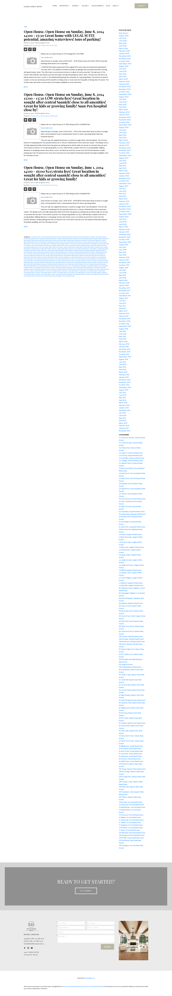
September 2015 (125, 357)
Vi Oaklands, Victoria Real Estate (131, 825)
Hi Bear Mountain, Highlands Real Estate (53, 245)
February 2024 (124, 112)
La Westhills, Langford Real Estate (49, 250)
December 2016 (124, 319)
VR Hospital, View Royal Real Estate (93, 274)
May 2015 (122, 367)
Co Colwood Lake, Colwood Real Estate (61, 237)
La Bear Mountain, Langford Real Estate (91, 245)
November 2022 (125, 150)
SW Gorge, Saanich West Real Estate (74, 267)
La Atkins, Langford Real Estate (72, 245)
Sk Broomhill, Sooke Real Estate (40, 266)
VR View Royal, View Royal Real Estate (45, 276)
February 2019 (124, 257)
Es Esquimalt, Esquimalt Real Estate (39, 243)
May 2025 (122, 74)
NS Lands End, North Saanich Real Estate (92, 254)
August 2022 (123, 158)
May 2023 (122, 135)
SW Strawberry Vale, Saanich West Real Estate (98, 269)
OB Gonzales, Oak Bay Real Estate (47, 255)
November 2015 (124, 352)
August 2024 (124, 97)
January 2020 (124, 232)
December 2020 (125, 206)
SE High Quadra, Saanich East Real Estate (54, 260)
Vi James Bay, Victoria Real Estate (75, 272)
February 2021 (124, 201)
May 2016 (122, 336)
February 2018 (124, 283)
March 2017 (123, 311)
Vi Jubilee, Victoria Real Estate (92, 272)
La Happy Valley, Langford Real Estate (84, 247)
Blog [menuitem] (108, 6)
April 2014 (122, 400)
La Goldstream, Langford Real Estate (65, 247)
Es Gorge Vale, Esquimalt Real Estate (58, 243)
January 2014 (124, 408)
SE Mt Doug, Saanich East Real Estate (52, 262)
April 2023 (122, 138)
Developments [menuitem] (98, 6)
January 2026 (124, 53)
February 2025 (124, 81)
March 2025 (123, 79)
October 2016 (124, 324)
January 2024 (124, 115)
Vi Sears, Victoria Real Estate (58, 274)
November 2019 (124, 237)
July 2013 (122, 413)
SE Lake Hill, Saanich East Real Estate (74, 260)
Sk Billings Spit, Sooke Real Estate (131, 746)
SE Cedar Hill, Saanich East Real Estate (74, 259)
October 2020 (124, 212)
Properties (63, 6)
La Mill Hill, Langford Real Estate (59, 248)
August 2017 (123, 298)
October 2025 (124, 61)
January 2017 (124, 316)
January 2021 (124, 204)
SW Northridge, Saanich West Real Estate (93, 267)
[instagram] (28, 948)
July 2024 (122, 99)
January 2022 (124, 176)
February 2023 (124, 143)
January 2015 (124, 377)
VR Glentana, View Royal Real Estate (75, 274)
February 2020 (124, 229)
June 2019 (122, 250)
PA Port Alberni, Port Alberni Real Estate (44, 257)
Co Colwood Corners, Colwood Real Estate (41, 237)
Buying (75, 6)
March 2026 (123, 48)
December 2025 (125, 56)
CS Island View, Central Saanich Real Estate (63, 240)
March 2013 (123, 423)
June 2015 (122, 364)
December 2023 (125, 117)
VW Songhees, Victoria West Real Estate (64, 276)
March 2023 (123, 140)
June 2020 (123, 222)
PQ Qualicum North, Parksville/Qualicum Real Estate (91, 257)
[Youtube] (32, 948)
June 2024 (123, 102)
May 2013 (122, 418)
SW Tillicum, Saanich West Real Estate (34, 271)
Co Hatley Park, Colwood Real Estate (80, 237)
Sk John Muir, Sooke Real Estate (73, 266)
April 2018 (122, 278)
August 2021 (123, 186)
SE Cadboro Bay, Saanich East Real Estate (53, 259)
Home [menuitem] (55, 6)
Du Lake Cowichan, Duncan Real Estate (83, 242)
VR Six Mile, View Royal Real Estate (131, 838)
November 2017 (124, 291)
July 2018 (122, 270)
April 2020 (123, 224)
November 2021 (124, 178)
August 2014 (123, 390)
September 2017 (125, 296)
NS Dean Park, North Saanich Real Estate (51, 254)
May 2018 (122, 275)
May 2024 (122, 104)
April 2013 (122, 420)
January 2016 (124, 347)
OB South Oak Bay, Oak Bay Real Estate (84, 255)
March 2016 (123, 341)
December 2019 (124, 234)
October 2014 (124, 385)
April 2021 (122, 196)
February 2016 (124, 344)
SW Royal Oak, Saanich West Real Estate (76, 269)
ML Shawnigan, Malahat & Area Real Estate (93, 250)
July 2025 (122, 69)
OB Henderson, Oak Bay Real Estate (65, 255)
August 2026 (124, 36)
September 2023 (125, 125)
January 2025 (124, 84)
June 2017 (122, 303)
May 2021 (122, 194)
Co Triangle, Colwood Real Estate (64, 238)
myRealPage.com (90, 978)
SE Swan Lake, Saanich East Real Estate (47, 264)
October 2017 (124, 293)
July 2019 (122, 247)
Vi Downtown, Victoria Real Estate (69, 271)
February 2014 (124, 405)
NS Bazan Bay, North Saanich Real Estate (91, 252)
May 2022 (122, 166)
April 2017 (122, 308)
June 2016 (122, 334)
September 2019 (125, 242)
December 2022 (125, 148)
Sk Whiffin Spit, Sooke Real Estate (36, 267)
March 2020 (123, 227)
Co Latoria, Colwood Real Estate (131, 455)
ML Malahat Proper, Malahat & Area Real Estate (70, 250)
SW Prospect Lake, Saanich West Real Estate (55, 269)
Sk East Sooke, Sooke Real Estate (57, 266)
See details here (47, 57)
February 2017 (124, 313)
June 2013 (122, 415)
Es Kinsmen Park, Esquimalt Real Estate (78, 243)
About (115, 6)
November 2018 (124, 262)
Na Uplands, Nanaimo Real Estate (52, 252)
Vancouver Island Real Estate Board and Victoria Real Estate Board (83, 986)
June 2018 (122, 273)
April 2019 (122, 255)
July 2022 (122, 161)
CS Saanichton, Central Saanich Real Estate (44, 116)
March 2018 (123, 280)
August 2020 (124, 217)
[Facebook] (25, 948)
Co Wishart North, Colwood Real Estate (81, 238)
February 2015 (124, 375)
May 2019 (122, 252)
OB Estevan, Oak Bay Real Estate (131, 636)
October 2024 (124, 92)
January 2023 (124, 145)
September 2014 (125, 387)
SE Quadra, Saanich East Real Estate (91, 262)
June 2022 (123, 163)
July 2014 (122, 392)
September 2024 (125, 94)
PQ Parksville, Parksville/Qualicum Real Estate (65, 257)
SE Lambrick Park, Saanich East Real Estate (95, 260)
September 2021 (125, 183)
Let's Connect (86, 891)
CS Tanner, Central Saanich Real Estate (44, 242)
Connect (141, 6)
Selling (85, 6)
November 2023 (125, 120)
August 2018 (123, 268)
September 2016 (125, 326)
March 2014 (123, 403)
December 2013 (124, 410)
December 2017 (124, 288)
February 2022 (124, 173)
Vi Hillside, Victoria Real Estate (59, 272)
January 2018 (124, 285)
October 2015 (124, 354)
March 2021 (123, 199)
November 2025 (125, 59)
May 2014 (122, 398)
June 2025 (123, 71)
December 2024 (125, 87)
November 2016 (124, 321)
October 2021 (124, 181)
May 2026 (122, 43)
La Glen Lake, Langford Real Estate (46, 247)
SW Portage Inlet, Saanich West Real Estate (43, 45)
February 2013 (124, 426)
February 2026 (124, 51)
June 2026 (123, 41)
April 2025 (123, 76)
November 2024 (125, 89)
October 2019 (124, 240)
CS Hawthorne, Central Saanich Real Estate (40, 240)
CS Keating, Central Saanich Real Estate (84, 240)
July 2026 (122, 38)
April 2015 (122, 369)
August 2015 (123, 359)
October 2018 (124, 265)
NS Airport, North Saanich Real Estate (71, 252)
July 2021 (122, 189)
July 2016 (122, 331)
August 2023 (123, 127)
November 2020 (125, 209)
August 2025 (124, 66)
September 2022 (125, 155)
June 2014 (122, 395)
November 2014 (124, 382)
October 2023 (124, 122)
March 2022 (123, 171)
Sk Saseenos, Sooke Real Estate (88, 266)
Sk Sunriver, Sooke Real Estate (130, 759)
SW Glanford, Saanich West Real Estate (54, 267)
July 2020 (122, 219)
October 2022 (124, 153)
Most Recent (123, 33)
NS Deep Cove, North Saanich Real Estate (71, 254)
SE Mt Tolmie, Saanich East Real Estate (71, 262)
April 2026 (123, 46)
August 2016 (123, 329)
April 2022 (122, 168)
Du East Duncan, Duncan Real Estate (63, 242)
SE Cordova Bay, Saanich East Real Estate (94, 259)
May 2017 (122, 306)
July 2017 (122, 301)
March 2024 (123, 110)
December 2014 (124, 380)
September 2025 (125, 64)
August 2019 (123, 245)
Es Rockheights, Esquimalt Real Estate (99, 243)
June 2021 (122, 191)
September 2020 (125, 214)
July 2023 (122, 130)
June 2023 (123, 132)
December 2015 (124, 349)
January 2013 (124, 428)
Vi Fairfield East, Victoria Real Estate (87, 271)
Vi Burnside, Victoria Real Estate (52, 271)
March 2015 (123, 372)
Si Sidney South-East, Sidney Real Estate (88, 264)
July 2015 (122, 362)
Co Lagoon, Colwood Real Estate (97, 237)
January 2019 (124, 260)
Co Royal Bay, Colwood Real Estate (46, 238)
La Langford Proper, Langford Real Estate (40, 248)
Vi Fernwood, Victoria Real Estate (42, 272)
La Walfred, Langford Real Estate (32, 250)
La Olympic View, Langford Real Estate (77, 248)
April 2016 (122, 339)
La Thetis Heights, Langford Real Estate (98, 248)
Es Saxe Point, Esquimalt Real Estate (33, 245)
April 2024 (123, 107)
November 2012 (124, 431)
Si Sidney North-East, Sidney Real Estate (67, 264)
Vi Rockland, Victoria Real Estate (42, 274)
